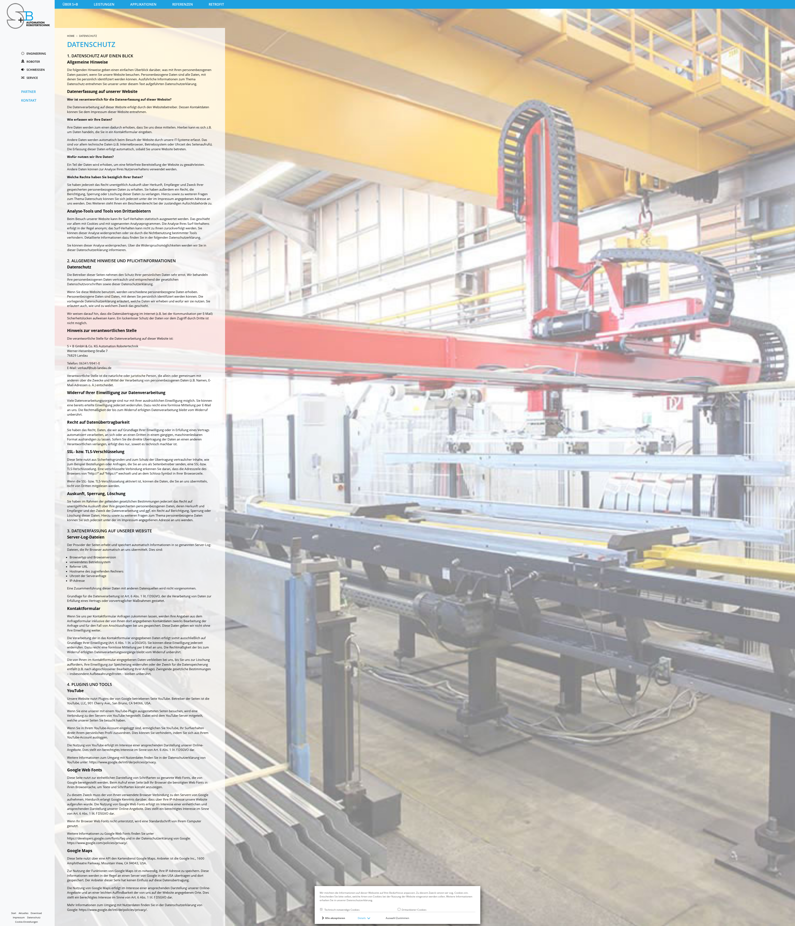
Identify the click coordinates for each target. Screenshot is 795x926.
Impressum (19, 917)
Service (32, 78)
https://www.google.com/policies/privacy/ (97, 843)
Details (362, 918)
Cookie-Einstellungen (26, 921)
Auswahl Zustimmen (397, 918)
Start (13, 913)
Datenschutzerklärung (359, 900)
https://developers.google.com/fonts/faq (96, 838)
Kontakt (28, 100)
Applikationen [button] (143, 4)
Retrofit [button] (216, 4)
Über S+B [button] (70, 4)
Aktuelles (23, 913)
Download (36, 913)
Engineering (36, 53)
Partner (28, 91)
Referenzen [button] (182, 4)
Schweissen (35, 70)
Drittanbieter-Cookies (413, 910)
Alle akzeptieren (335, 918)
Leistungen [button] (104, 4)
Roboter (33, 62)
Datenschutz (33, 917)
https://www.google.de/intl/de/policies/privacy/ (113, 910)
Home (71, 36)
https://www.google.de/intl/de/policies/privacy (122, 762)
